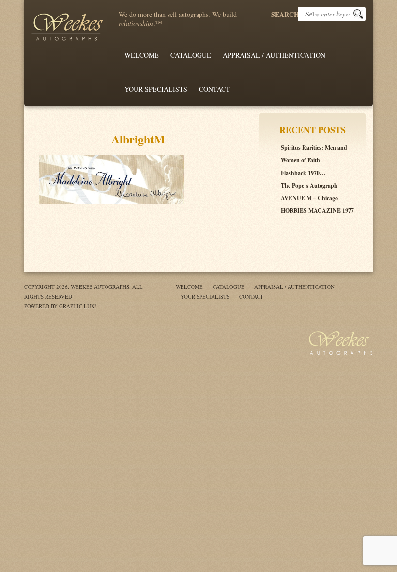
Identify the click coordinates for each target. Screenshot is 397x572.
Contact (214, 89)
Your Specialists (155, 89)
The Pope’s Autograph (309, 185)
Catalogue (190, 55)
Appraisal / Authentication (274, 55)
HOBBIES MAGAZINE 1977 (317, 211)
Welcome (141, 55)
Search (284, 14)
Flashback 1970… (303, 173)
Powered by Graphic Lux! (60, 306)
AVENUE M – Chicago (309, 198)
